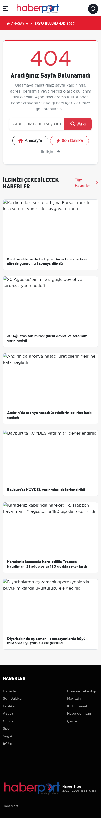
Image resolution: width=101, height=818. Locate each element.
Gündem (10, 721)
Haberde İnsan (79, 713)
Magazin (74, 698)
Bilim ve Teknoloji (81, 691)
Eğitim (8, 743)
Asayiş (8, 713)
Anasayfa (19, 23)
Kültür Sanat (77, 706)
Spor (7, 728)
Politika (9, 706)
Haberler (10, 691)
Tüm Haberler (82, 183)
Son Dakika (72, 140)
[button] (5, 9)
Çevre (72, 721)
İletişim (48, 152)
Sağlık (8, 736)
